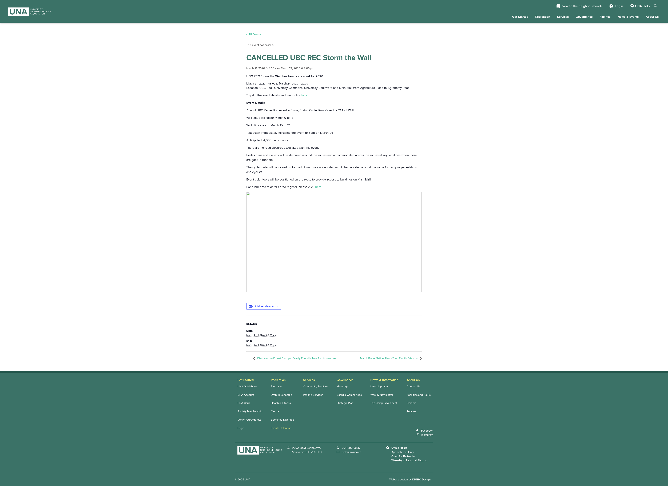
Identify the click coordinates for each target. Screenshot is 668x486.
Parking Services (313, 395)
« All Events (253, 34)
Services (563, 17)
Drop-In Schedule (281, 395)
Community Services (315, 386)
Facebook (427, 430)
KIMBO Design (421, 479)
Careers (411, 403)
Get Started (520, 17)
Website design (398, 479)
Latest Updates (379, 386)
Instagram (427, 435)
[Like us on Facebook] (418, 431)
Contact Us (413, 386)
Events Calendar (281, 428)
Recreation (542, 17)
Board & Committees (349, 395)
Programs (276, 386)
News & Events (628, 17)
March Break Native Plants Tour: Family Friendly (389, 358)
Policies (411, 411)
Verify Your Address (249, 419)
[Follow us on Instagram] (419, 435)
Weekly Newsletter (381, 395)
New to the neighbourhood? (581, 6)
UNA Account (245, 395)
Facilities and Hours (419, 395)
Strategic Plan (345, 403)
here (304, 95)
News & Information (384, 380)
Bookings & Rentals (282, 419)
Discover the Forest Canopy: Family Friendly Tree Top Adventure (296, 358)
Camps (275, 411)
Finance (605, 17)
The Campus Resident (383, 403)
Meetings (342, 386)
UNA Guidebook (247, 386)
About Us (652, 17)
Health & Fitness (281, 403)
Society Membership (249, 411)
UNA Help (642, 6)
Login (618, 6)
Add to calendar (264, 306)
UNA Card (243, 403)
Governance (584, 17)
